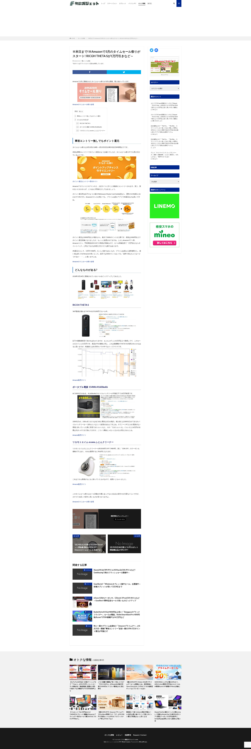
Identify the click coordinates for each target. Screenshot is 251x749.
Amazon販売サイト (79, 380)
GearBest (89, 598)
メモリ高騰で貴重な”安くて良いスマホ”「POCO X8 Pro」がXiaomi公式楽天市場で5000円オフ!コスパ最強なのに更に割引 (111, 685)
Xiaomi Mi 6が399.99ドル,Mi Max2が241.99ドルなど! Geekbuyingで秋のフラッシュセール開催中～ (114, 571)
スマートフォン (112, 3)
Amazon (89, 626)
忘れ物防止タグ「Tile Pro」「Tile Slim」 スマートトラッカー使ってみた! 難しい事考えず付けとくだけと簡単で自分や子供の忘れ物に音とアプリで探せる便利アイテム (164, 129)
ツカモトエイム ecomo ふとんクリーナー (91, 130)
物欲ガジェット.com (131, 739)
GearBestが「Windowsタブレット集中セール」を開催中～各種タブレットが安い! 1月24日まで (117, 585)
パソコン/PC (132, 3)
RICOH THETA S (83, 123)
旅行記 (150, 3)
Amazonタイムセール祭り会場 (83, 104)
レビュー (119, 735)
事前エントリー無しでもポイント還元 (87, 116)
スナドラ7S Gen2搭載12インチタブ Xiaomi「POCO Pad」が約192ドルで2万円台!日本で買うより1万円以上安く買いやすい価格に (164, 105)
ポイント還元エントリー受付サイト (85, 181)
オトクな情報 (81, 38)
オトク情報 (141, 3)
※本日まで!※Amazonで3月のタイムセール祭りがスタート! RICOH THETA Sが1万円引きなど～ (113, 38)
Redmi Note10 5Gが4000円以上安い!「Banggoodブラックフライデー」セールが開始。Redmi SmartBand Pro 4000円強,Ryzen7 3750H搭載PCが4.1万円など (117, 614)
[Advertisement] (125, 21)
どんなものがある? (82, 119)
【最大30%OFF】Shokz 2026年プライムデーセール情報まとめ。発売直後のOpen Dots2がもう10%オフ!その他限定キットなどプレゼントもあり (139, 685)
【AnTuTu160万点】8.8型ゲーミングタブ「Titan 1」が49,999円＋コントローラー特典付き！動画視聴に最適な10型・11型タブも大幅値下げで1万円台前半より (83, 686)
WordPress (143, 742)
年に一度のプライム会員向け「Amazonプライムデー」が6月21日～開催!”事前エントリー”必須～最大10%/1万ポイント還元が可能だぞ (117, 628)
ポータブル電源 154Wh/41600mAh (89, 127)
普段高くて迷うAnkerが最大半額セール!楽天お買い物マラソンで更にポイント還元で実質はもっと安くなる (139, 714)
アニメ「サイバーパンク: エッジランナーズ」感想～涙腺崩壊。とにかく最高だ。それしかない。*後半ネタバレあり (164, 155)
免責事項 (128, 735)
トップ (103, 3)
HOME (73, 38)
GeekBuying (88, 570)
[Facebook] (90, 72)
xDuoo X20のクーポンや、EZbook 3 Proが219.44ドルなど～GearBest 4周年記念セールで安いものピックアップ (117, 599)
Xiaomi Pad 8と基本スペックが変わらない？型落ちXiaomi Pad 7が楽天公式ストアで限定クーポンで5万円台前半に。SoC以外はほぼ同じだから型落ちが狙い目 (168, 716)
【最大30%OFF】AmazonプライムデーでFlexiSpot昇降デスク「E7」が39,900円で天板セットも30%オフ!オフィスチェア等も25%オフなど (111, 715)
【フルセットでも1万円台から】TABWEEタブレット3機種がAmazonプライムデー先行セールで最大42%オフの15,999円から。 (83, 715)
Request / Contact (139, 735)
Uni (153, 109)
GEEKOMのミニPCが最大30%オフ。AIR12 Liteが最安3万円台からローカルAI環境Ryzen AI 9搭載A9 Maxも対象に (167, 684)
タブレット (122, 3)
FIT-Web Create (124, 742)
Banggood (89, 611)
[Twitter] (124, 72)
